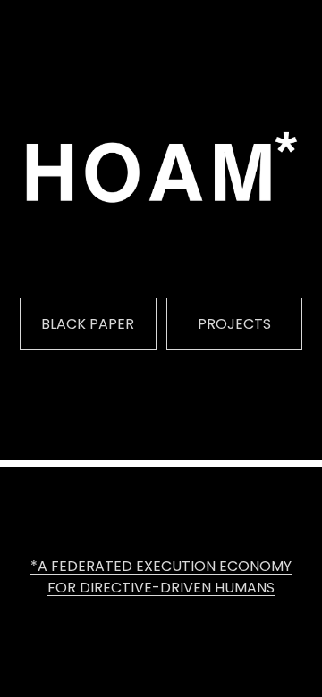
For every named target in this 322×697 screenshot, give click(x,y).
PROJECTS (234, 324)
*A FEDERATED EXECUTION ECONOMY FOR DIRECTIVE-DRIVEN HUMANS (161, 577)
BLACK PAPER (87, 324)
